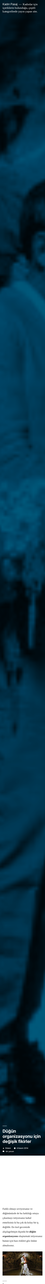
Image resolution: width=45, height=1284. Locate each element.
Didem (8, 1148)
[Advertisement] (22, 1179)
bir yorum (9, 1151)
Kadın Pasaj (10, 4)
